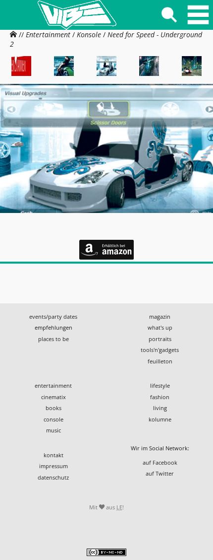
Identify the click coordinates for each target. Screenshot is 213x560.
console (53, 419)
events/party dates (53, 316)
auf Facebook (160, 462)
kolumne (160, 419)
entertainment (53, 385)
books (53, 408)
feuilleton (160, 361)
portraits (160, 339)
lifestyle (160, 385)
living (160, 408)
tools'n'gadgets (160, 349)
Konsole (89, 34)
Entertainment (48, 34)
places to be (53, 339)
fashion (159, 397)
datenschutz (53, 477)
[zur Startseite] (77, 15)
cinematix (53, 397)
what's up (160, 327)
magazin (159, 316)
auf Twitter (160, 473)
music (53, 430)
